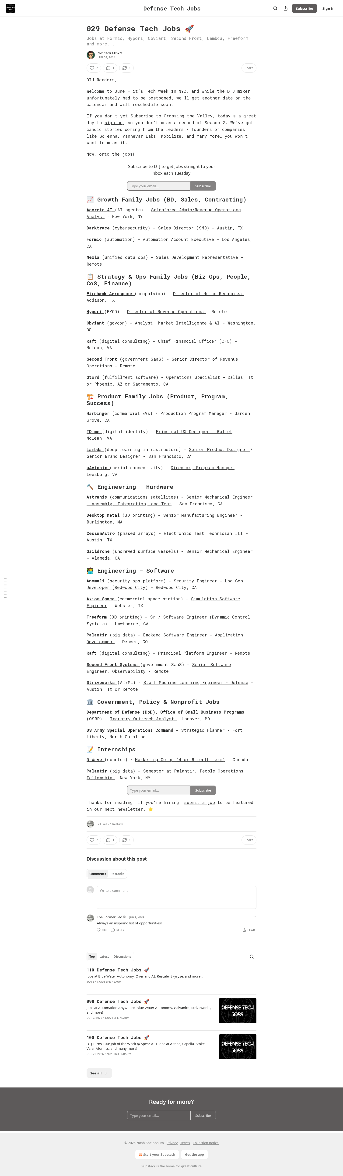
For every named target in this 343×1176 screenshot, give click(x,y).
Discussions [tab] (122, 956)
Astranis (97, 497)
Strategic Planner (204, 730)
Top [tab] (92, 956)
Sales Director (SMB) (185, 228)
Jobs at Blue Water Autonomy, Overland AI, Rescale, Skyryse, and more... (145, 976)
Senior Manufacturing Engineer (200, 515)
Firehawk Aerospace (109, 293)
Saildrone (98, 551)
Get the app (194, 1154)
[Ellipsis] (254, 916)
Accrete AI (99, 209)
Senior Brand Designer (115, 456)
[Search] (275, 8)
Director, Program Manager (202, 467)
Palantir (98, 635)
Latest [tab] (104, 956)
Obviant (95, 323)
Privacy (172, 1143)
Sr (152, 617)
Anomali (96, 581)
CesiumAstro (101, 533)
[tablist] (107, 874)
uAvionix (97, 467)
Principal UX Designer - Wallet (194, 431)
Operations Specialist (194, 377)
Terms (185, 1143)
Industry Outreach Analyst (143, 718)
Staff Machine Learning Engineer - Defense (195, 682)
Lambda (94, 449)
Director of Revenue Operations (166, 311)
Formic (94, 239)
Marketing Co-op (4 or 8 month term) (180, 759)
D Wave (96, 759)
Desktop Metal (103, 515)
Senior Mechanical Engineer (219, 551)
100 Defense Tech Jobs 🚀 (118, 1037)
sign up (113, 122)
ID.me (93, 431)
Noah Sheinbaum (110, 52)
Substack (148, 1166)
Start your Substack (159, 1154)
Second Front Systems (113, 664)
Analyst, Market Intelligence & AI (178, 323)
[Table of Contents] (5, 588)
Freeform (97, 617)
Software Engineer (186, 617)
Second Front (102, 359)
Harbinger (98, 413)
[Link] (80, 199)
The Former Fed (109, 917)
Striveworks (101, 682)
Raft (92, 341)
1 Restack (116, 824)
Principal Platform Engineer (192, 653)
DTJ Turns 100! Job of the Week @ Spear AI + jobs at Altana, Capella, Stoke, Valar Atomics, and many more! (146, 1046)
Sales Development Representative (198, 257)
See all (96, 1073)
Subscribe (304, 8)
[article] (171, 978)
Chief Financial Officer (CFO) (195, 341)
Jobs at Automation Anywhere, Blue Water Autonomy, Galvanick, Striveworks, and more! (149, 1010)
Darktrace (98, 228)
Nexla (93, 257)
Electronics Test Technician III (203, 533)
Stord (93, 377)
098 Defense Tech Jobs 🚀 (118, 1001)
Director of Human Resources (208, 293)
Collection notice (206, 1143)
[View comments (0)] (131, 988)
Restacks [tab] (117, 874)
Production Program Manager (193, 413)
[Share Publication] (285, 8)
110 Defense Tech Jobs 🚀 (118, 970)
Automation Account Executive (178, 239)
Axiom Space (102, 599)
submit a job (199, 802)
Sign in (328, 8)
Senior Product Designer (219, 449)
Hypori (94, 311)
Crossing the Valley (188, 116)
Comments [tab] (97, 874)
